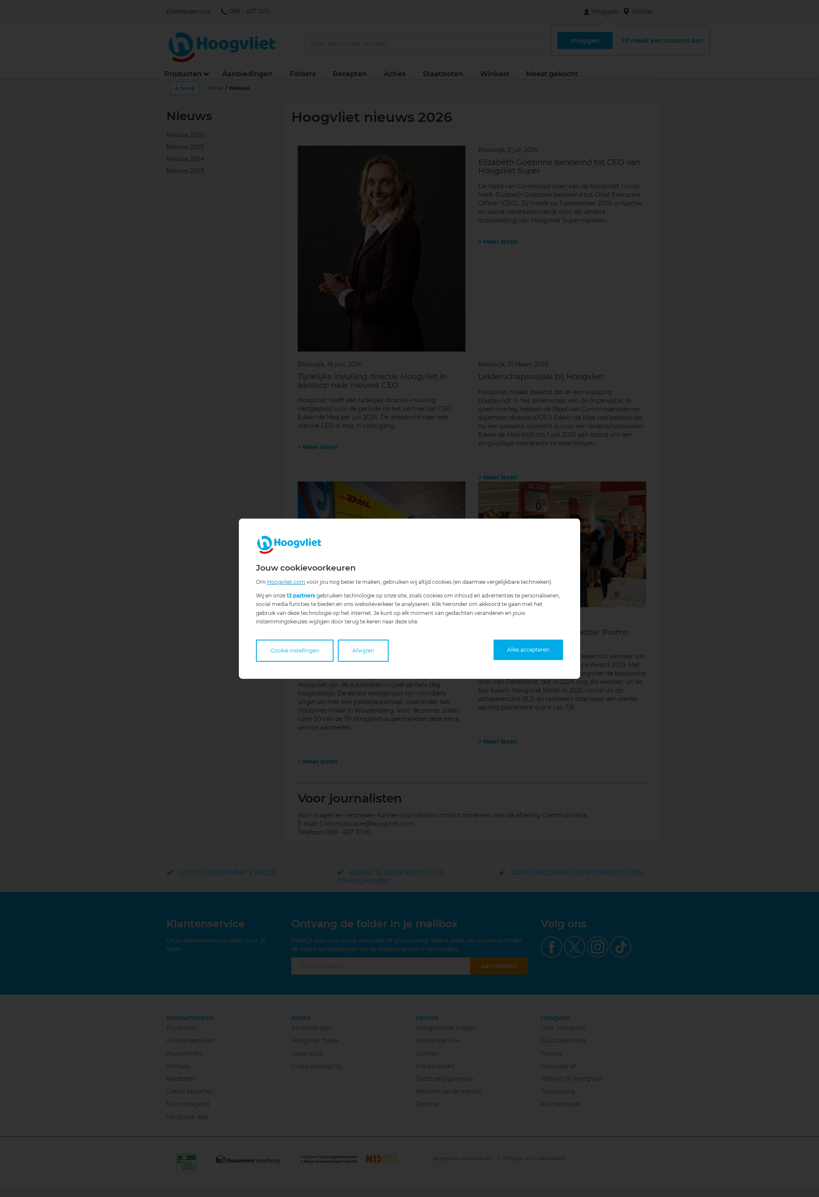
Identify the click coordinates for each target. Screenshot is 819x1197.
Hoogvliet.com (286, 581)
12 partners (301, 595)
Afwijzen (363, 650)
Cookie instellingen (294, 650)
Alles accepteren (528, 649)
